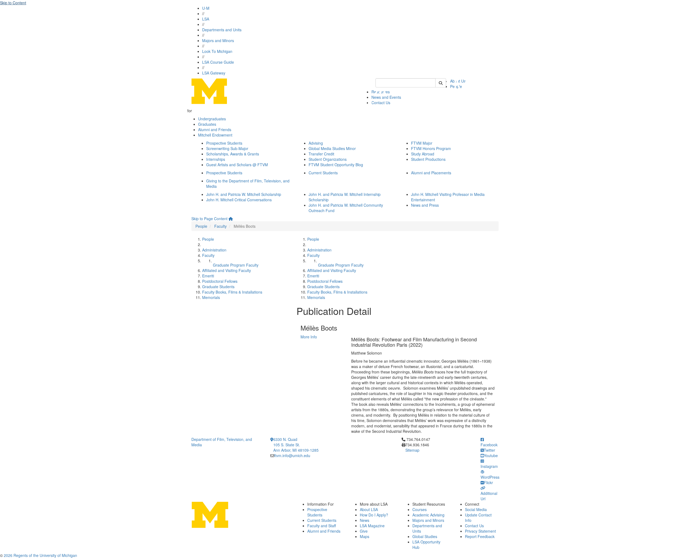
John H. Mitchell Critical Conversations (239, 199)
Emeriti (208, 275)
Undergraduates (212, 118)
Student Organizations (328, 159)
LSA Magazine (372, 525)
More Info (309, 336)
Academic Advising (428, 515)
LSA (205, 19)
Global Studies (424, 536)
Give (364, 531)
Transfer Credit (321, 153)
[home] (231, 218)
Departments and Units (222, 29)
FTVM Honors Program (431, 148)
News (364, 520)
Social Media (476, 509)
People (201, 226)
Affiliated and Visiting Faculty (226, 270)
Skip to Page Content (209, 218)
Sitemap (412, 450)
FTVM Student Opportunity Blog (336, 164)
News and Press (425, 205)
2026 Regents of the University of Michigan (40, 555)
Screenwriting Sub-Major (227, 148)
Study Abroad (422, 153)
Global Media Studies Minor (332, 148)
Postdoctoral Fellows (219, 281)
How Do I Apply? (374, 515)
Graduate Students (218, 286)
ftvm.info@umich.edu (292, 455)
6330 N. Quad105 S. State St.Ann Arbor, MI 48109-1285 (296, 445)
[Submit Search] (440, 82)
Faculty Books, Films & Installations (232, 292)
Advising (316, 143)
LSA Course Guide (218, 62)
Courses (419, 509)
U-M (205, 8)
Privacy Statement (480, 531)
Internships (215, 159)
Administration (214, 250)
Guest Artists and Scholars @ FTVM (237, 164)
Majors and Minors (218, 40)
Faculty (220, 226)
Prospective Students (224, 143)
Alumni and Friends (214, 129)
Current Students (323, 172)
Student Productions (428, 159)
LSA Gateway (213, 73)
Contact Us (474, 525)
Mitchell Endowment (215, 135)
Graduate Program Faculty (235, 265)
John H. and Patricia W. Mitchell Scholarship (243, 194)
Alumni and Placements (431, 172)
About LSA (369, 509)
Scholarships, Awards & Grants (232, 153)
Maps (364, 536)
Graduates (207, 124)
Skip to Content (13, 2)
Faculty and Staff (321, 525)
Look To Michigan (217, 51)
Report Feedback (480, 536)
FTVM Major (421, 143)
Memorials (211, 297)
